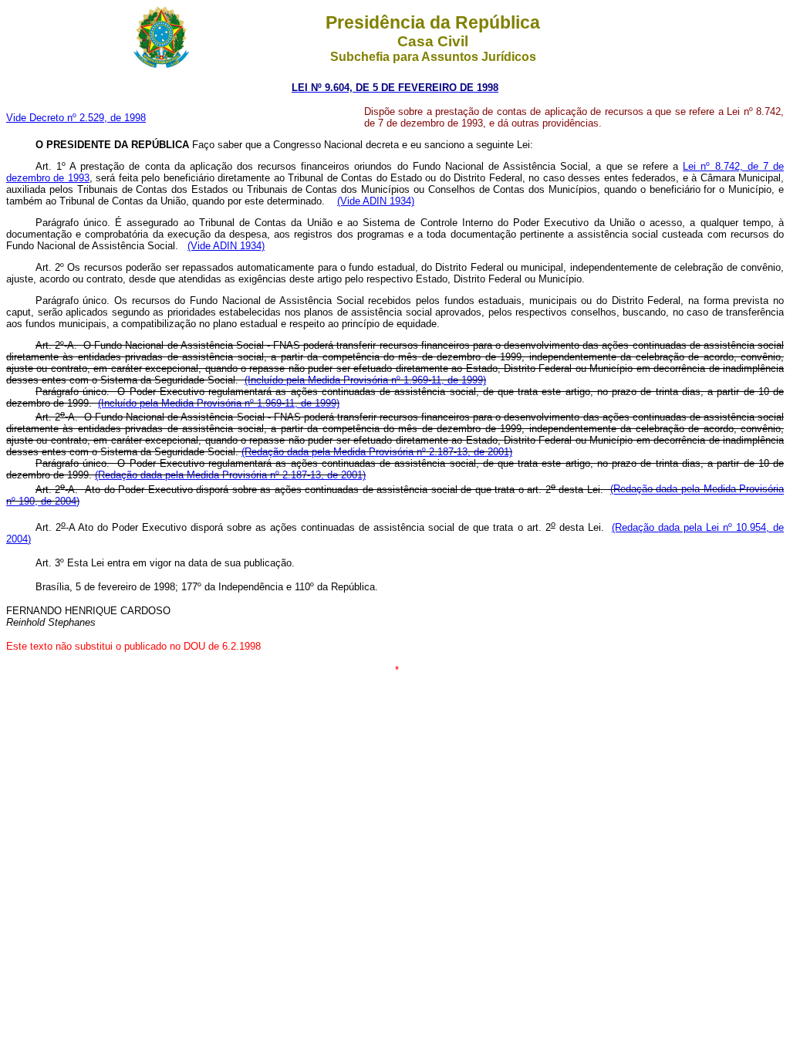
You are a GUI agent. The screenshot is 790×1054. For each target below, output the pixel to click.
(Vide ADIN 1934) (375, 201)
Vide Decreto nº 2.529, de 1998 (76, 117)
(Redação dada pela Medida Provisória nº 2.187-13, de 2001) (376, 452)
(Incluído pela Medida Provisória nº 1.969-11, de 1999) (365, 380)
